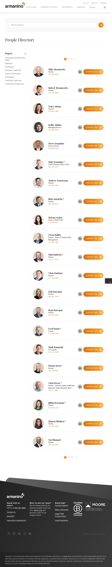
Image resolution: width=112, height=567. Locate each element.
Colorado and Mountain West (15, 59)
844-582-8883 (20, 508)
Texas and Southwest (14, 84)
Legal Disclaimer (61, 520)
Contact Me (92, 164)
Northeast (9, 67)
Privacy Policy (60, 516)
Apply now (38, 510)
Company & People (49, 7)
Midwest (9, 63)
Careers (81, 7)
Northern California (13, 70)
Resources (67, 7)
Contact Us (11, 512)
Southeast (9, 77)
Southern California (13, 80)
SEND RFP (94, 3)
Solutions (31, 7)
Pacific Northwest (13, 74)
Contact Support (61, 505)
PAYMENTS (103, 3)
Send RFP (10, 516)
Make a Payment (61, 510)
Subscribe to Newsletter (16, 520)
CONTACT (86, 3)
